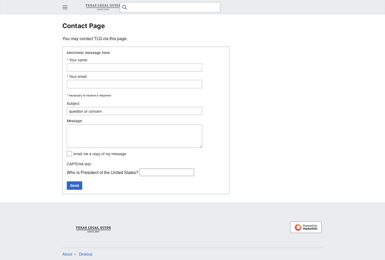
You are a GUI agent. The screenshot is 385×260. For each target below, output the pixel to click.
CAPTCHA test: (79, 163)
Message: (75, 120)
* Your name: (77, 59)
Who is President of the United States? (102, 172)
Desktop (85, 254)
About (67, 254)
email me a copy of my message (100, 153)
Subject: (73, 103)
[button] (65, 7)
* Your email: (77, 76)
